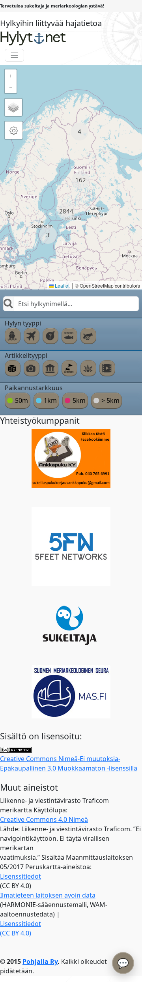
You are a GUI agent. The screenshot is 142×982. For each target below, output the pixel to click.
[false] (13, 336)
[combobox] (71, 303)
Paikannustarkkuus (34, 387)
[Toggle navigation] (14, 55)
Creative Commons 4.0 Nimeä (44, 819)
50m (21, 400)
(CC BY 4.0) (15, 933)
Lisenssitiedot (20, 876)
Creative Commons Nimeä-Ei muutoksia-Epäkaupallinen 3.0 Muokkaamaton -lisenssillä (68, 763)
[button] (79, 131)
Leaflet (61, 285)
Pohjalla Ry (40, 961)
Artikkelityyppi (26, 355)
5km (79, 400)
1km (50, 400)
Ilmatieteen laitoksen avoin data (47, 895)
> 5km (110, 400)
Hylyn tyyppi (23, 323)
